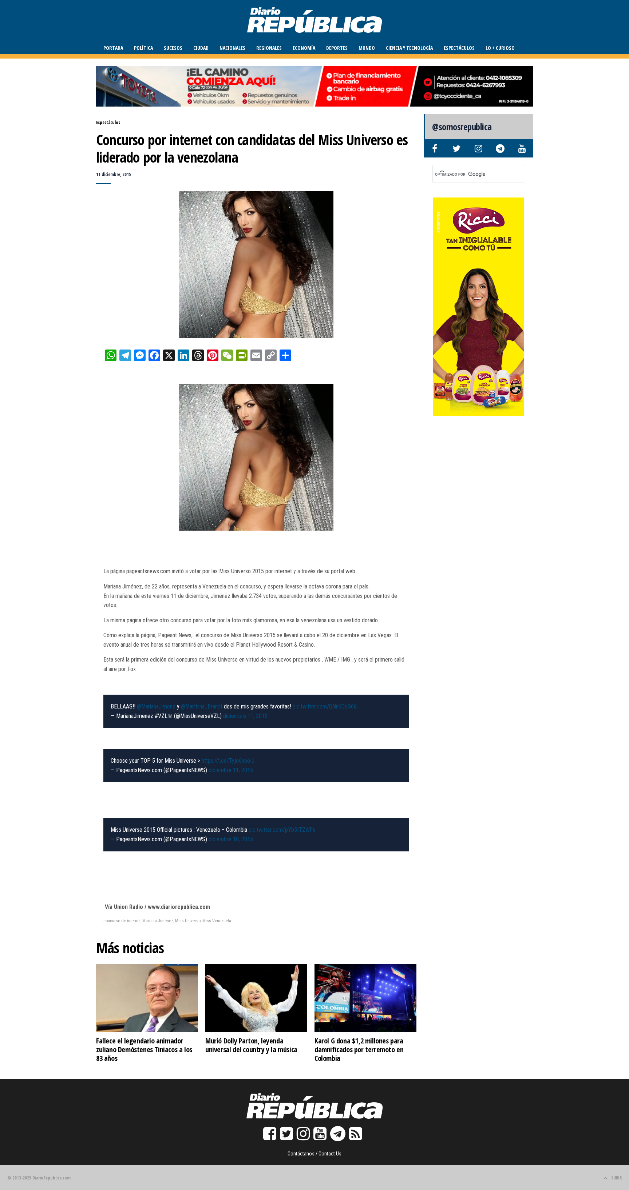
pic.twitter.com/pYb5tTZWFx (282, 829)
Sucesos (173, 47)
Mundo (367, 47)
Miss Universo (188, 920)
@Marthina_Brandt (201, 706)
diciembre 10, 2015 (231, 839)
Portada (113, 47)
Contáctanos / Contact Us (314, 1154)
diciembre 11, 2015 (245, 715)
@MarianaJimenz (156, 706)
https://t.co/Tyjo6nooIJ (228, 760)
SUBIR (616, 1178)
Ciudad (201, 47)
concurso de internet (122, 920)
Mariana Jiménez (157, 920)
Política (143, 47)
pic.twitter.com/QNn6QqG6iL (325, 706)
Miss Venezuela (216, 920)
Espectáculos (459, 47)
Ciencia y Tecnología (409, 47)
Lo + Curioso (500, 47)
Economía (304, 47)
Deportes (337, 47)
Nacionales (232, 47)
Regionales (269, 47)
